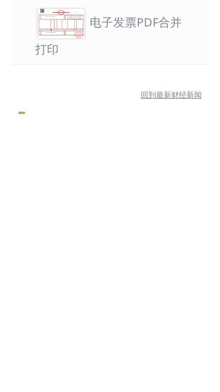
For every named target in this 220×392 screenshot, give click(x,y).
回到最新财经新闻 (171, 94)
